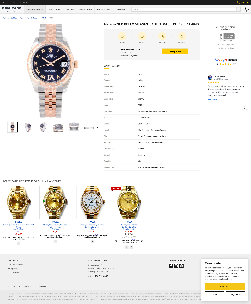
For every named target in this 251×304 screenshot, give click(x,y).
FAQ (14, 3)
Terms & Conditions (15, 265)
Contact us (23, 3)
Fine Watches (85, 9)
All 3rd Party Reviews (226, 48)
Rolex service (103, 9)
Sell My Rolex (54, 9)
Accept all (225, 286)
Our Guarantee (13, 272)
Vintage (70, 9)
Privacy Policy (13, 269)
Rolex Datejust (32, 18)
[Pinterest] (181, 266)
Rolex (22, 18)
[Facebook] (171, 266)
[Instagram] (176, 266)
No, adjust (235, 295)
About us (6, 3)
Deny (214, 295)
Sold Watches (40, 286)
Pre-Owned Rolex (35, 9)
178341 (43, 18)
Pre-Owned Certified (10, 18)
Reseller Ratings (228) (226, 44)
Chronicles (121, 9)
